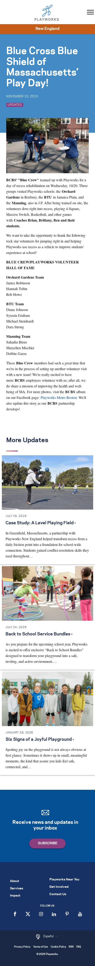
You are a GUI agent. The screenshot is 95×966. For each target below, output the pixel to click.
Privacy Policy (22, 947)
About (14, 881)
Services (16, 888)
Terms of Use (40, 947)
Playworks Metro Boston (59, 397)
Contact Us (57, 894)
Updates (15, 105)
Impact (15, 895)
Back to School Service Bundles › (39, 634)
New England (47, 29)
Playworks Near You (64, 879)
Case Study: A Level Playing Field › (41, 523)
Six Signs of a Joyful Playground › (40, 740)
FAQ (78, 947)
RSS (71, 947)
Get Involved (58, 886)
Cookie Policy (58, 947)
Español (48, 936)
